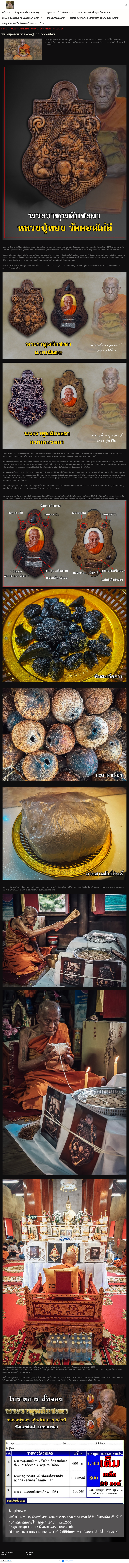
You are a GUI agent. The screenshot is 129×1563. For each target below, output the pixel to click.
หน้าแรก (4, 29)
